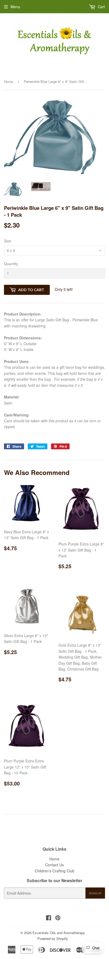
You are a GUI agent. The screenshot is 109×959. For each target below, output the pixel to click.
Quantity (11, 263)
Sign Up (95, 893)
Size (7, 240)
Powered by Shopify (52, 938)
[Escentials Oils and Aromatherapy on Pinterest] (58, 918)
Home (8, 81)
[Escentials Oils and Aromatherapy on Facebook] (48, 918)
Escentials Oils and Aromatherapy (59, 932)
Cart (101, 6)
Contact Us (54, 864)
